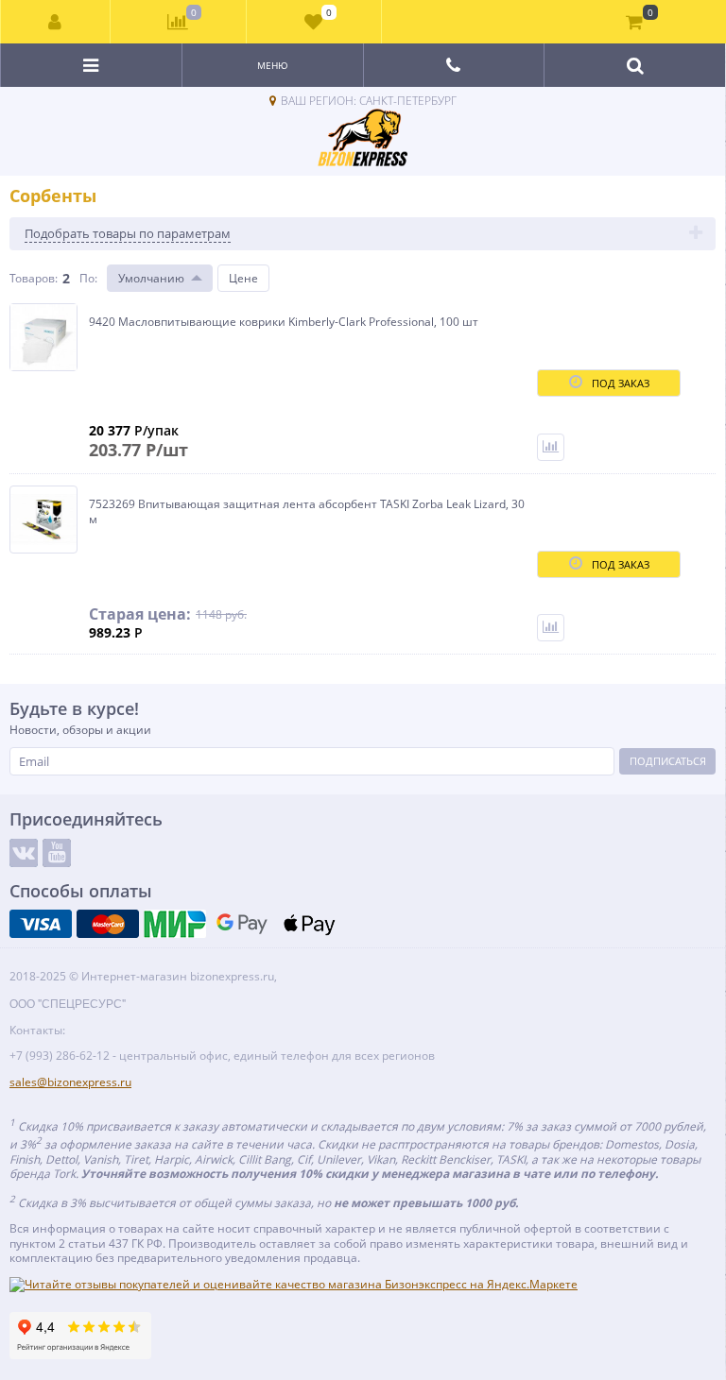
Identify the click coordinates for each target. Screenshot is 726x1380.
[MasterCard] (108, 924)
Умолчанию (151, 278)
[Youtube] (57, 853)
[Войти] (56, 21)
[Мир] (175, 924)
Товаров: (33, 278)
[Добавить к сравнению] (550, 447)
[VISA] (40, 924)
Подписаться (668, 761)
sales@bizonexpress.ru (70, 1082)
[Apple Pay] (309, 924)
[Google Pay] (242, 924)
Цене (243, 278)
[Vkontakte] (23, 853)
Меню (272, 65)
